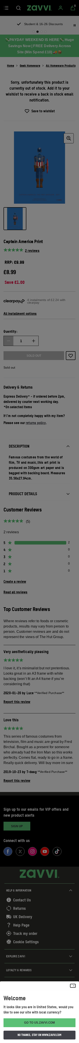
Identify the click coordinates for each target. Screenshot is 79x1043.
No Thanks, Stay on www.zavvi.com (39, 1035)
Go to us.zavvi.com (39, 1022)
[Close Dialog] (72, 986)
